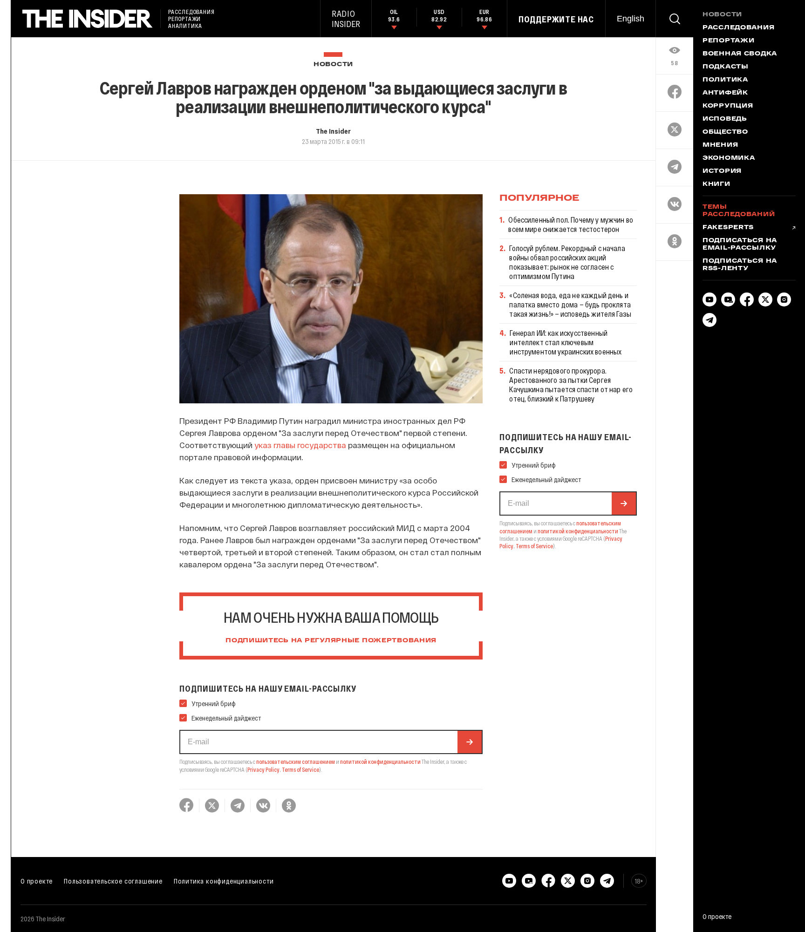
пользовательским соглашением (295, 761)
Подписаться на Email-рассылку (740, 244)
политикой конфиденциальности (380, 761)
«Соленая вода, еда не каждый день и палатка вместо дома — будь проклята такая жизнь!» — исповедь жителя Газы (570, 304)
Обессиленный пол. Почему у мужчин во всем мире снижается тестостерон (570, 224)
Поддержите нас (556, 19)
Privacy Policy (263, 769)
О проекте (36, 881)
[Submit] (469, 742)
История (722, 171)
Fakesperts (728, 228)
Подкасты (726, 67)
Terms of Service (300, 769)
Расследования (738, 28)
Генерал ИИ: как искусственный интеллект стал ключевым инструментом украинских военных (565, 342)
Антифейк (725, 93)
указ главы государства (300, 444)
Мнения (720, 145)
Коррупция (728, 106)
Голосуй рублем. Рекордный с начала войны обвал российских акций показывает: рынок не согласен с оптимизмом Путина (567, 262)
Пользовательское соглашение (113, 881)
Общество (725, 132)
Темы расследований (739, 211)
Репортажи (728, 41)
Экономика (729, 158)
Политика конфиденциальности (224, 881)
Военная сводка (740, 54)
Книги (716, 184)
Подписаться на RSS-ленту (740, 265)
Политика (725, 80)
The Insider (333, 131)
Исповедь (725, 119)
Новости (333, 64)
